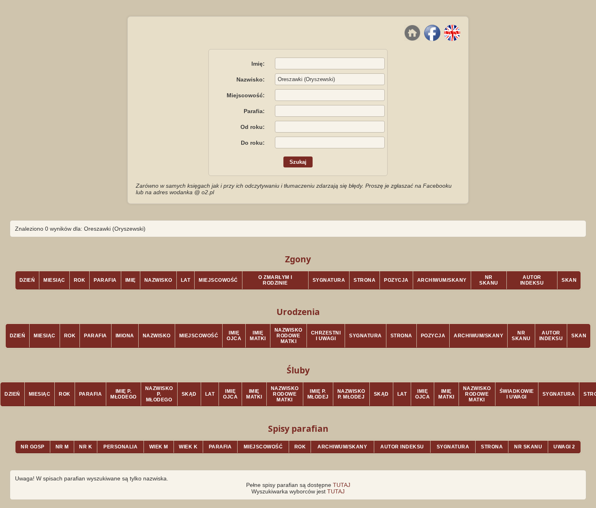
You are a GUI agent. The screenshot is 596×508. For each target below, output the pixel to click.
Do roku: (253, 142)
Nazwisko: (250, 79)
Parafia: (254, 111)
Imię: (258, 63)
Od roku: (252, 127)
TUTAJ (341, 485)
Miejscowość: (246, 95)
